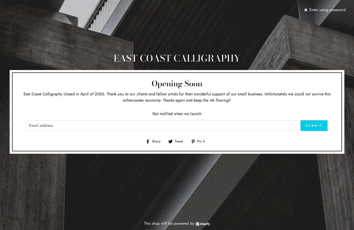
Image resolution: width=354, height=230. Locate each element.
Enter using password (327, 10)
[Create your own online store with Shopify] (203, 223)
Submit (314, 125)
